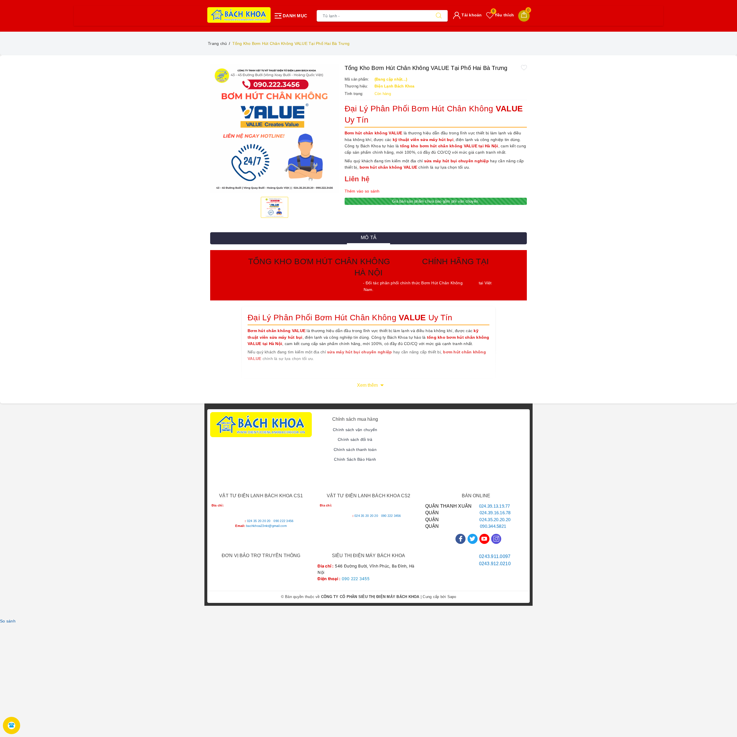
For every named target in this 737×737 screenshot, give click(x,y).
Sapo (451, 597)
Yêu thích (503, 15)
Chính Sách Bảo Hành (355, 459)
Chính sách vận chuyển (355, 429)
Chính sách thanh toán (355, 449)
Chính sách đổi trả (355, 439)
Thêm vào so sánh (362, 191)
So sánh (8, 621)
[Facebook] (460, 539)
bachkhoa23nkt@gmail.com (266, 525)
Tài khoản (471, 15)
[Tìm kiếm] (439, 16)
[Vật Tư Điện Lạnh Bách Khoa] (239, 15)
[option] (274, 128)
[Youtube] (484, 539)
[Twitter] (473, 539)
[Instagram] (496, 539)
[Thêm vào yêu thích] (524, 67)
